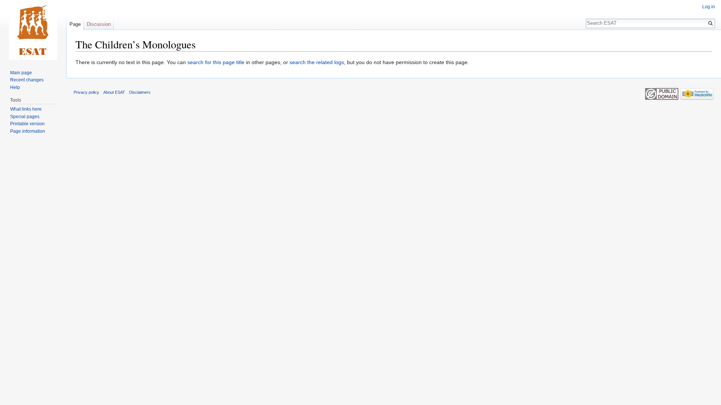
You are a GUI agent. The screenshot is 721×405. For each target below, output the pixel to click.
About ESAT (114, 92)
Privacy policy (86, 92)
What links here (26, 109)
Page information (27, 131)
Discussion (99, 24)
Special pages (24, 116)
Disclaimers (140, 92)
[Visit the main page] (33, 30)
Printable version (27, 123)
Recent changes (27, 79)
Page (75, 24)
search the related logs (317, 62)
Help (15, 87)
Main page (21, 72)
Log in (708, 6)
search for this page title (215, 62)
